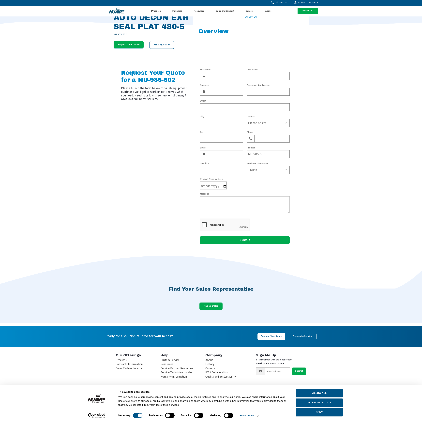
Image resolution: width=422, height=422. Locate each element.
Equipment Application (258, 85)
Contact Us (308, 11)
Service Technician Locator (177, 372)
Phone (250, 132)
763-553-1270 (283, 2)
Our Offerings (128, 355)
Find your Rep (211, 306)
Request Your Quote (129, 44)
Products (156, 11)
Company (205, 85)
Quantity (204, 163)
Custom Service (170, 360)
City (202, 116)
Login (301, 2)
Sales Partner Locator (129, 368)
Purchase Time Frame (257, 163)
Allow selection (319, 402)
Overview (251, 17)
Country (251, 116)
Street (203, 101)
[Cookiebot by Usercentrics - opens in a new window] (96, 415)
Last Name (252, 69)
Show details (246, 415)
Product (251, 148)
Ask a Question (161, 44)
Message (204, 194)
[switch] (170, 415)
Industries (177, 11)
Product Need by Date (211, 179)
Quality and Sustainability (220, 377)
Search (313, 2)
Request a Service (302, 336)
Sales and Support (225, 11)
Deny (319, 412)
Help (164, 355)
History (209, 364)
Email (203, 148)
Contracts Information (129, 364)
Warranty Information (174, 377)
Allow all (319, 393)
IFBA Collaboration (216, 372)
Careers (250, 11)
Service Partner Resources (177, 368)
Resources (199, 11)
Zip (201, 132)
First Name (205, 69)
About (268, 11)
